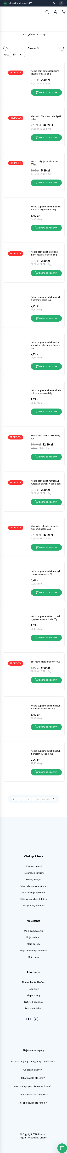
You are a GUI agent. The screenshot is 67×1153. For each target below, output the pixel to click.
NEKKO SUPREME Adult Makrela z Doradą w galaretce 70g (45, 208)
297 (38, 799)
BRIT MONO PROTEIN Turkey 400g (45, 661)
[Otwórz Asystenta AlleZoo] (62, 1148)
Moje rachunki (33, 937)
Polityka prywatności (33, 905)
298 (43, 799)
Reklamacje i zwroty (33, 872)
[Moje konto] (55, 12)
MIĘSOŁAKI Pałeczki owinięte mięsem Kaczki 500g (44, 527)
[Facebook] (61, 3)
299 (48, 799)
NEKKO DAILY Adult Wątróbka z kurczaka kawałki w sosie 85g (45, 482)
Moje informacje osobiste (33, 950)
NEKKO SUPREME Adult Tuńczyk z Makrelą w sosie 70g (45, 572)
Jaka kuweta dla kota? (33, 1077)
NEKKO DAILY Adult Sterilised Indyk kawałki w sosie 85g (44, 253)
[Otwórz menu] (7, 12)
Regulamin (33, 989)
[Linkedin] (36, 1019)
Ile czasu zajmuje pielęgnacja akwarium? (32, 1061)
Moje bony (33, 957)
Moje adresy (33, 943)
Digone (43, 1137)
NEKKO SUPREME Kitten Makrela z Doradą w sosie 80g (46, 391)
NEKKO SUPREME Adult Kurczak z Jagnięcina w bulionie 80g (45, 618)
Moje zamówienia (33, 930)
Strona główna (28, 34)
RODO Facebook (33, 1002)
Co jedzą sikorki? (32, 1069)
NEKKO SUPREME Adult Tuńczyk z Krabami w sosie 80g (45, 752)
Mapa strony (33, 995)
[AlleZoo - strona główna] (18, 12)
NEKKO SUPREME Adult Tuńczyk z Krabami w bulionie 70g (45, 707)
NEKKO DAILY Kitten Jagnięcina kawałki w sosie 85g (45, 72)
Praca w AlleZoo (33, 1008)
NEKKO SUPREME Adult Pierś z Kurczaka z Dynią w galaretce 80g (45, 345)
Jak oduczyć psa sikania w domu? (32, 1086)
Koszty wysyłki (33, 879)
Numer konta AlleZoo (33, 982)
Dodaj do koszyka (48, 92)
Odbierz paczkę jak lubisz (33, 899)
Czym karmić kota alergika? (33, 1094)
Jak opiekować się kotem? (32, 1102)
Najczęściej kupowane (33, 892)
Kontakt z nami (33, 866)
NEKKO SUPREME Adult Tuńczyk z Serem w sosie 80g (45, 298)
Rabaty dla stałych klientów (33, 886)
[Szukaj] (47, 12)
